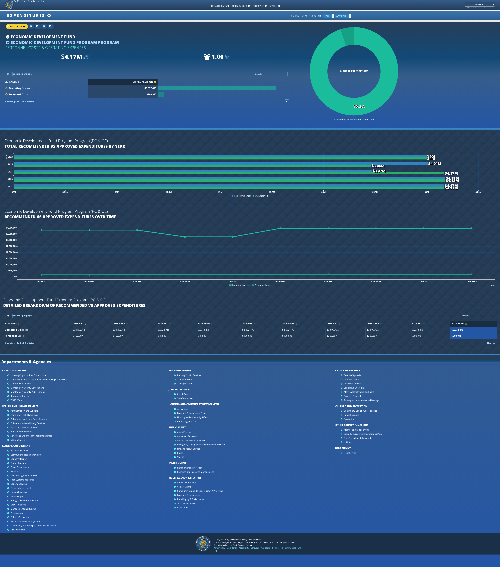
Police (180, 452)
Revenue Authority (20, 396)
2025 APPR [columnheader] (288, 323)
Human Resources (19, 492)
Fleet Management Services (24, 475)
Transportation (180, 370)
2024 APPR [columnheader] (204, 323)
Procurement (17, 513)
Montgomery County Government (27, 387)
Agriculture (182, 409)
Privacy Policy (219, 548)
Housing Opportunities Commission (28, 375)
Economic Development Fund (42, 36)
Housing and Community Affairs (192, 417)
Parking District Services (189, 375)
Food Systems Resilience (22, 479)
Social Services (18, 439)
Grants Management (21, 488)
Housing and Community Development (194, 404)
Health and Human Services (20, 406)
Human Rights (17, 496)
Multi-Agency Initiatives (185, 477)
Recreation (349, 419)
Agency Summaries (14, 370)
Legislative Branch (347, 370)
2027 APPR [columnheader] (458, 323)
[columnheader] (223, 82)
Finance (14, 471)
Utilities (347, 442)
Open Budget (239, 6)
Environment (177, 463)
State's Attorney (185, 398)
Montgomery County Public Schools (28, 391)
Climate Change (185, 486)
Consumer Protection (187, 436)
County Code (290, 548)
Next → (491, 343)
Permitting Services (186, 421)
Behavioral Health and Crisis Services (29, 419)
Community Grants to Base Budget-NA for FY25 (200, 490)
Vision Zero (182, 507)
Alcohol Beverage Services (356, 429)
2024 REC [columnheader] (163, 323)
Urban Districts (18, 529)
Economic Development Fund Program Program (64, 42)
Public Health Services (21, 431)
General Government (16, 445)
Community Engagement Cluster (26, 454)
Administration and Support (24, 410)
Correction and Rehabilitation (191, 440)
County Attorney (19, 458)
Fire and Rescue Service (188, 448)
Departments (219, 6)
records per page (22, 73)
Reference (258, 6)
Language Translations (260, 548)
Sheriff (180, 457)
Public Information (20, 517)
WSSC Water (17, 400)
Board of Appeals (352, 375)
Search (273, 6)
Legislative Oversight (354, 387)
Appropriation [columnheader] (143, 81)
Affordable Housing (186, 482)
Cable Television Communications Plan (363, 434)
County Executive (19, 463)
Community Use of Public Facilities (360, 410)
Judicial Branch (179, 389)
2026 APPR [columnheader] (373, 323)
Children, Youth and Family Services (28, 423)
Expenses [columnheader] (11, 81)
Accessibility (244, 548)
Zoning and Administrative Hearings (361, 400)
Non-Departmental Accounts (358, 438)
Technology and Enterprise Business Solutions (33, 525)
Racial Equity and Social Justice (25, 521)
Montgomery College (21, 383)
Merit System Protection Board (359, 391)
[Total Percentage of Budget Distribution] (223, 88)
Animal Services (184, 432)
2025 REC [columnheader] (247, 323)
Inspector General (352, 383)
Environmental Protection (189, 467)
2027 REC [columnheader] (417, 323)
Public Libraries (351, 415)
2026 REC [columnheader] (332, 323)
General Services (19, 483)
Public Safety (177, 427)
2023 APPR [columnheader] (119, 323)
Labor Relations (18, 504)
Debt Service (343, 448)
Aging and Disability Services (24, 415)
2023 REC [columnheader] (78, 323)
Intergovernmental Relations (25, 500)
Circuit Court (183, 394)
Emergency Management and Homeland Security (201, 444)
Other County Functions (351, 425)
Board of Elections (19, 450)
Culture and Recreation (351, 406)
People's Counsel (352, 396)
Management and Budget (23, 508)
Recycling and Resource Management (195, 471)
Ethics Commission (20, 467)
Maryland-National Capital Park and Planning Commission (39, 379)
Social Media (277, 548)
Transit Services (185, 379)
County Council (351, 379)
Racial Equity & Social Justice (190, 499)
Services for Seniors (187, 503)
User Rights (232, 548)
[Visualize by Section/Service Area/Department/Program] (48, 26)
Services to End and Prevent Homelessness (31, 435)
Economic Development (188, 495)
